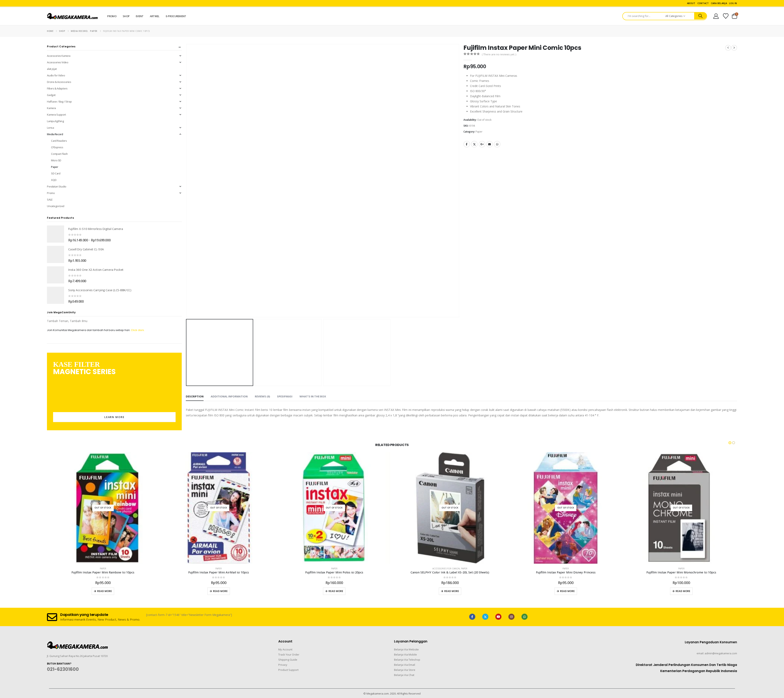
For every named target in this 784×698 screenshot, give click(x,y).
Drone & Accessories (59, 82)
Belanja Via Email (404, 665)
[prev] (728, 48)
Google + (482, 144)
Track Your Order (288, 654)
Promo (111, 16)
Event (140, 16)
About (691, 3)
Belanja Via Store (404, 670)
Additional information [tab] (229, 396)
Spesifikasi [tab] (284, 396)
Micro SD (56, 160)
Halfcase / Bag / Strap (59, 101)
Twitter (474, 144)
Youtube (498, 617)
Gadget (51, 95)
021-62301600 (63, 669)
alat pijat (52, 69)
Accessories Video (57, 62)
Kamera (51, 108)
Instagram (511, 617)
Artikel (154, 16)
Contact (703, 3)
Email (489, 144)
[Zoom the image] (77, 644)
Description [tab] (195, 396)
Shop (126, 16)
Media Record (55, 134)
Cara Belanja (719, 3)
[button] (187, 181)
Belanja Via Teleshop (407, 659)
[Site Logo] (72, 16)
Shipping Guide (287, 659)
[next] (734, 48)
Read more (104, 591)
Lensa (50, 127)
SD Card (55, 173)
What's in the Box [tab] (313, 396)
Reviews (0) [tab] (262, 396)
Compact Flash (59, 154)
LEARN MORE (114, 417)
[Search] (700, 15)
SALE (49, 199)
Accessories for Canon (330, 568)
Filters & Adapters (57, 88)
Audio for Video (56, 75)
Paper (479, 131)
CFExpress (57, 147)
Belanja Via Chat (404, 675)
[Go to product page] (55, 234)
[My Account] (716, 16)
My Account (285, 649)
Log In (733, 3)
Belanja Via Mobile (405, 654)
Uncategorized (55, 206)
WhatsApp (497, 144)
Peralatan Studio (56, 186)
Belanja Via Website (406, 649)
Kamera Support (56, 114)
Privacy (282, 665)
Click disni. (138, 330)
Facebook (466, 144)
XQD (53, 180)
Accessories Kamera (58, 56)
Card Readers (59, 141)
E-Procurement (176, 16)
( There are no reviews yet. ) (499, 54)
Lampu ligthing (55, 121)
